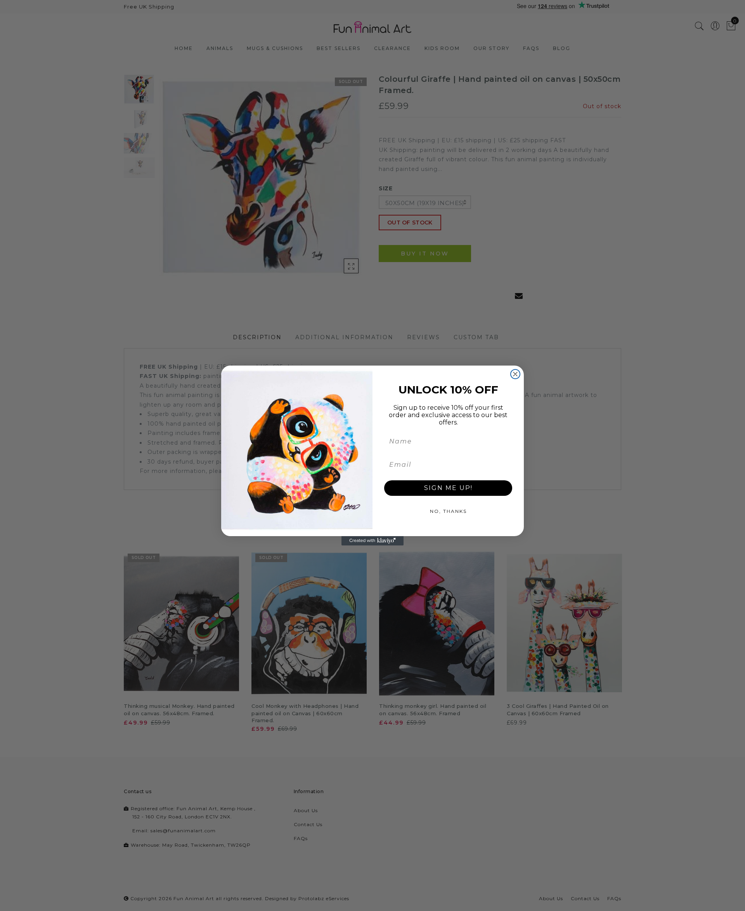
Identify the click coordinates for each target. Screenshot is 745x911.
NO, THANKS (448, 511)
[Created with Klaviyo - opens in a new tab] (372, 540)
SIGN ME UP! (448, 488)
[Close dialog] (515, 374)
